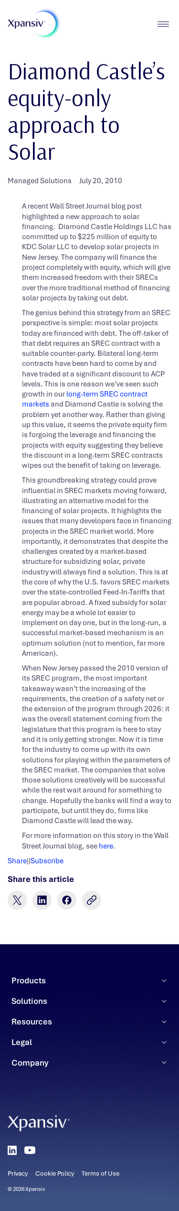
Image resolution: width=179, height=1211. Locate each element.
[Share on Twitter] (17, 900)
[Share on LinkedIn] (42, 900)
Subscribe (47, 861)
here (106, 846)
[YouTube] (29, 1150)
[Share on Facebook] (66, 900)
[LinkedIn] (12, 1150)
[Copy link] (91, 900)
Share (17, 861)
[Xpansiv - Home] (26, 24)
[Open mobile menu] (163, 24)
